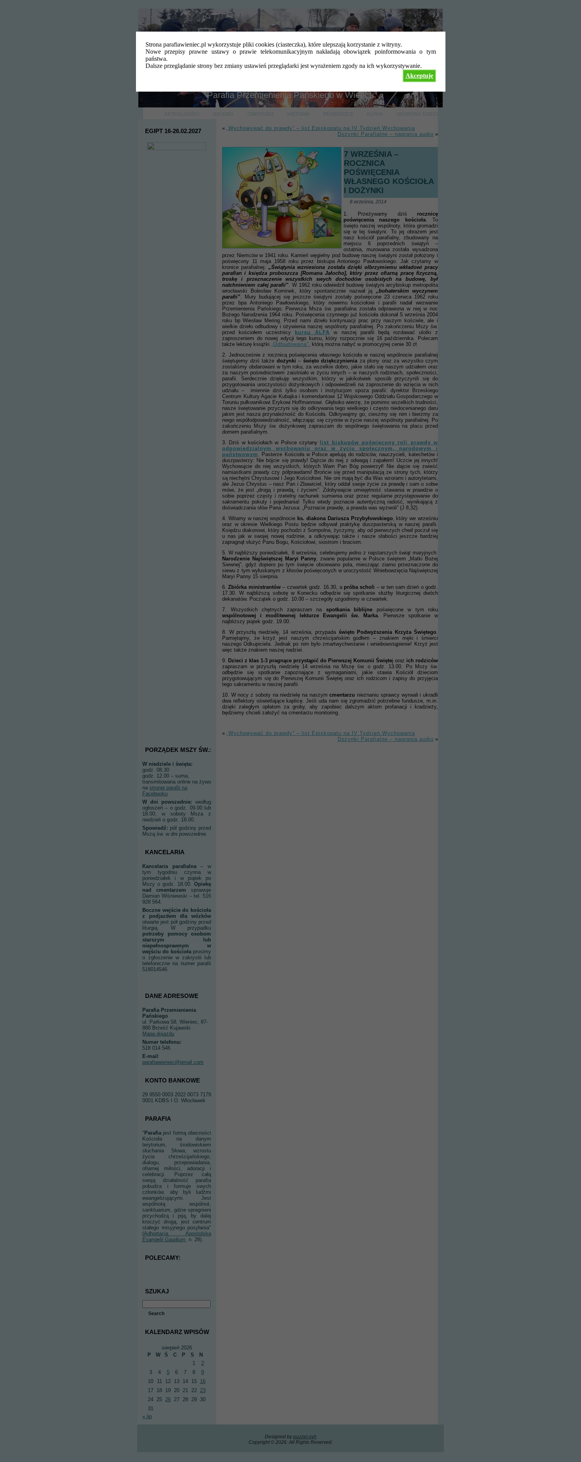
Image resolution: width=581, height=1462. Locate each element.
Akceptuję (419, 75)
